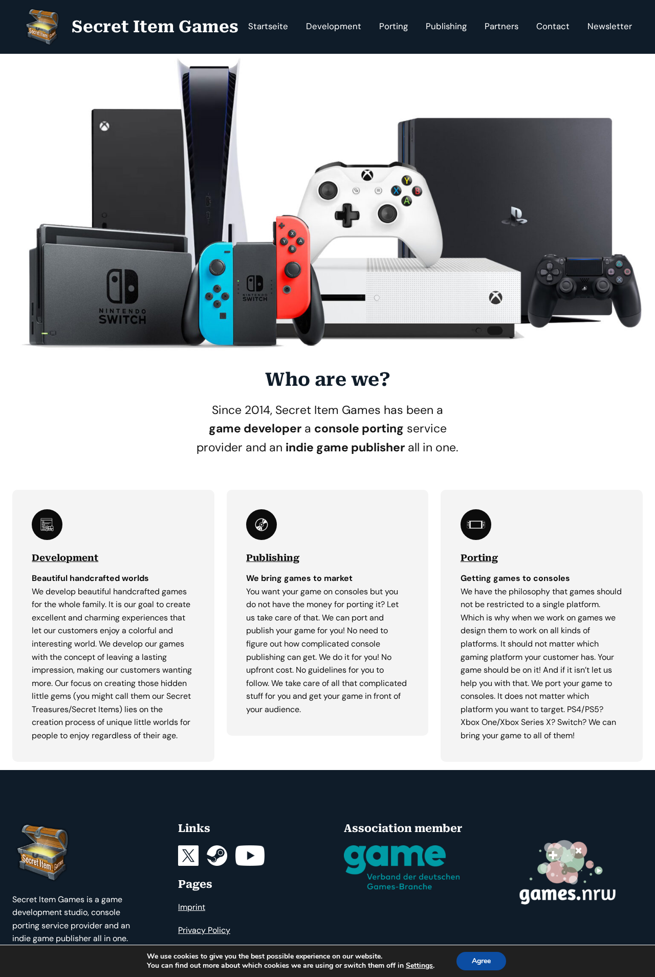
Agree (481, 961)
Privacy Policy (204, 930)
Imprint (191, 907)
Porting (479, 557)
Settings (419, 965)
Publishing (272, 557)
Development (65, 557)
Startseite (268, 26)
